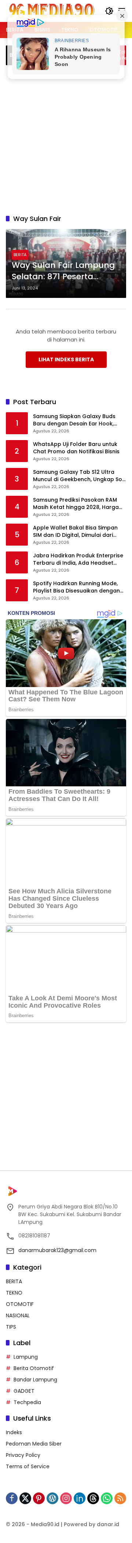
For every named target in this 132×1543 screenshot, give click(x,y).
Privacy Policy (23, 1455)
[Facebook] (12, 1498)
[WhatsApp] (107, 1498)
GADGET (24, 1391)
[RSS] (120, 1498)
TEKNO (14, 1292)
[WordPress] (52, 1498)
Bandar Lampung (35, 1379)
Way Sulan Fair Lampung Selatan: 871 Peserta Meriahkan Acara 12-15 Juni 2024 (63, 271)
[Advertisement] (66, 138)
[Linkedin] (79, 1498)
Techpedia (27, 1402)
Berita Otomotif (34, 1368)
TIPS (11, 1326)
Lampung (26, 1357)
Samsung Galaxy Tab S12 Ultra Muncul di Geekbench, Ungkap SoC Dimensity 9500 (79, 476)
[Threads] (93, 1498)
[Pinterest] (39, 1498)
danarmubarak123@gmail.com (57, 1250)
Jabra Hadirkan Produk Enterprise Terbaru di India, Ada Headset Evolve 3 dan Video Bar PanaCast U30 (78, 559)
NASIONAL (18, 1315)
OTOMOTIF (20, 1304)
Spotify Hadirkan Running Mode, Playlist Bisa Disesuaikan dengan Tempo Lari (76, 587)
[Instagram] (66, 1498)
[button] (109, 11)
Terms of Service (28, 1466)
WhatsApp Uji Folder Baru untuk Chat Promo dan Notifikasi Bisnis (76, 448)
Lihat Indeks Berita (66, 359)
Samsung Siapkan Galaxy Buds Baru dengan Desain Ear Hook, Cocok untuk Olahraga (74, 420)
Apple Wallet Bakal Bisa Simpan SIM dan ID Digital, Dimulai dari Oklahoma (75, 531)
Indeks (14, 1432)
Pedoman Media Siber (34, 1443)
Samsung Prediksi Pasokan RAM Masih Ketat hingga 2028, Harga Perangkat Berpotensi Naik (76, 504)
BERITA (20, 255)
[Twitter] (25, 1498)
